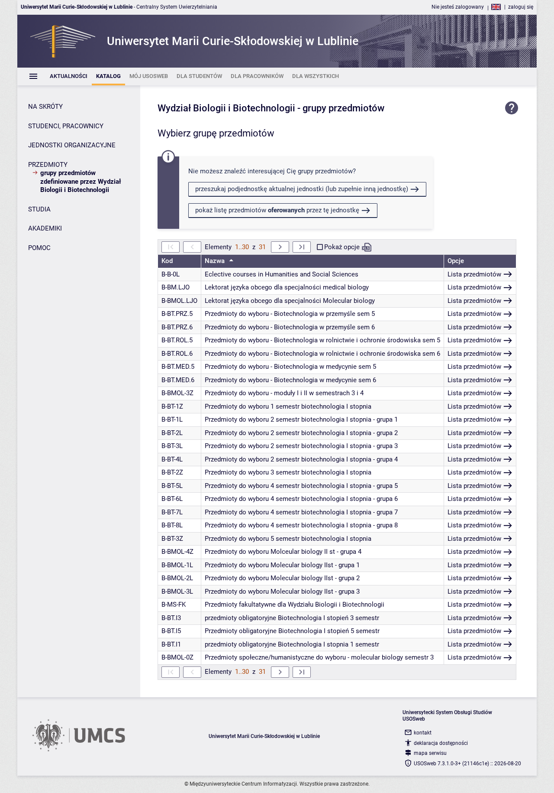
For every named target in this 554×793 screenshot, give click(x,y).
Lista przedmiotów (474, 274)
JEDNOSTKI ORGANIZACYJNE (72, 145)
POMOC (39, 248)
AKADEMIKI (45, 228)
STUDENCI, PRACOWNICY (65, 126)
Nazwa (215, 261)
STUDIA (39, 209)
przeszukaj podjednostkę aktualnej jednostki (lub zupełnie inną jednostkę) (301, 189)
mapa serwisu (430, 753)
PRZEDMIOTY (48, 165)
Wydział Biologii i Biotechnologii (226, 108)
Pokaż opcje (342, 247)
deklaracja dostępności (441, 743)
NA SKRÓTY (45, 106)
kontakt (423, 733)
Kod (167, 261)
